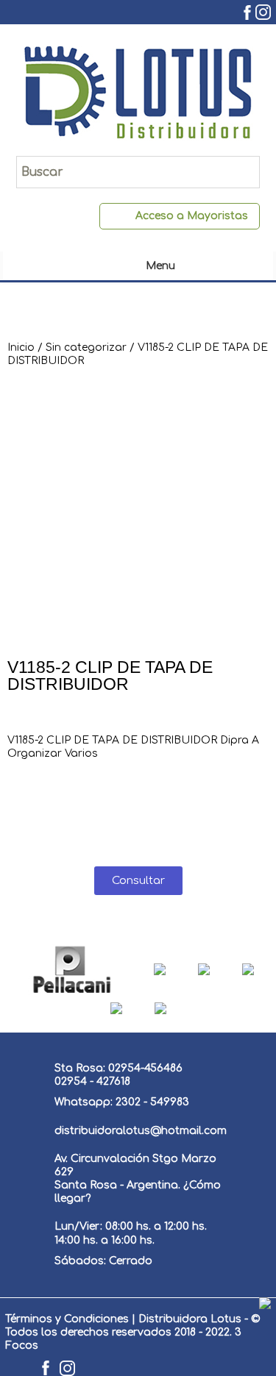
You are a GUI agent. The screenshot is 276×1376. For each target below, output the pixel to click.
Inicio (21, 347)
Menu (160, 265)
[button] (138, 880)
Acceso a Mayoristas (191, 215)
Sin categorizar (86, 347)
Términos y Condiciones (67, 1319)
